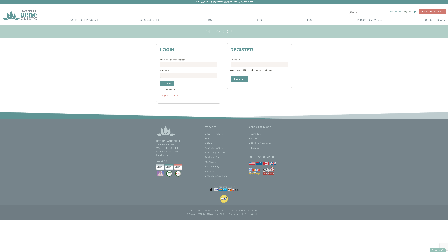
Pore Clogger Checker (215, 152)
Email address (238, 59)
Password (165, 70)
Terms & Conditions (253, 214)
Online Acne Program (84, 20)
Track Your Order (213, 157)
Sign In (407, 11)
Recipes (255, 148)
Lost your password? (169, 95)
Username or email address (173, 59)
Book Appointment (433, 11)
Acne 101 (256, 134)
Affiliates (209, 143)
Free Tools (208, 20)
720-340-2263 (393, 11)
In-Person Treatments (368, 20)
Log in (167, 83)
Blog (309, 20)
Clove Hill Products (214, 134)
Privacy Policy (234, 214)
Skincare (255, 138)
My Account (210, 162)
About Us (209, 171)
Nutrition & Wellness (261, 143)
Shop (260, 20)
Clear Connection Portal (216, 176)
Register (239, 79)
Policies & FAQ (212, 166)
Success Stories (149, 20)
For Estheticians (434, 20)
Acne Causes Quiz (214, 148)
